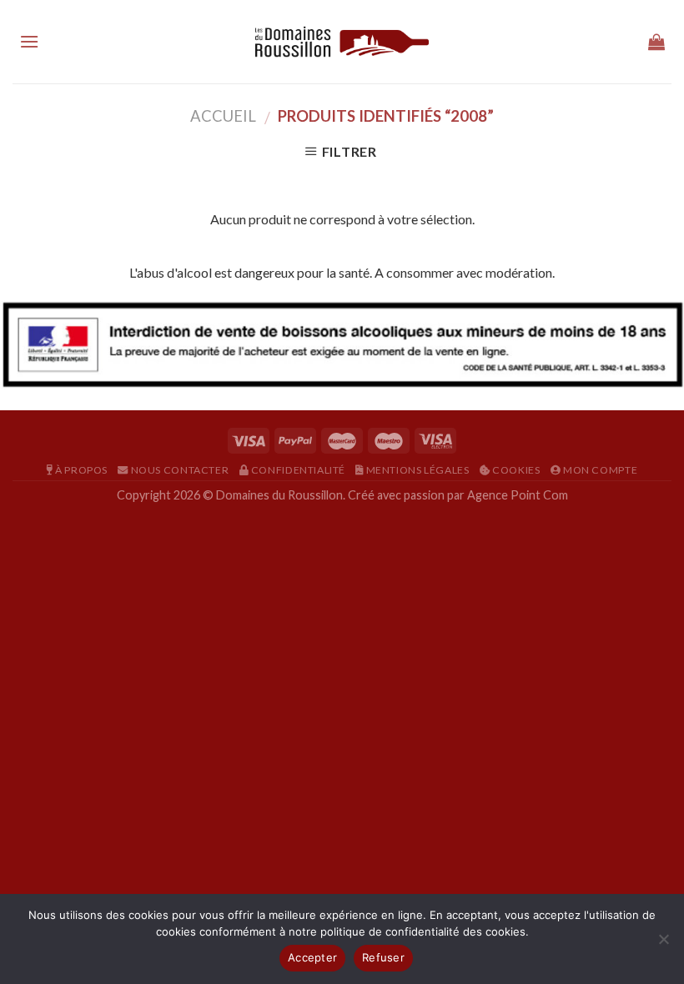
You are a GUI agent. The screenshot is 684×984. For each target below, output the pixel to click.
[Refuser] (663, 944)
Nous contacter (178, 470)
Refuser (383, 957)
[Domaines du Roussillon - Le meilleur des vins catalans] (342, 42)
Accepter (312, 957)
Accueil (223, 116)
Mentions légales (416, 470)
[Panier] (656, 41)
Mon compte (599, 470)
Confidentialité (297, 470)
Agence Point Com (517, 495)
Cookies (515, 470)
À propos (80, 470)
